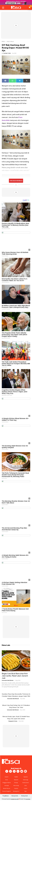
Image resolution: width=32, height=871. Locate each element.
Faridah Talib (7, 53)
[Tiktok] (18, 771)
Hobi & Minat (10, 41)
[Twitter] (14, 771)
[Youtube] (21, 771)
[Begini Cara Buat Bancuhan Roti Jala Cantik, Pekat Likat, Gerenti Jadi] (16, 660)
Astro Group (28, 799)
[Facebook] (6, 771)
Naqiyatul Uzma (13, 721)
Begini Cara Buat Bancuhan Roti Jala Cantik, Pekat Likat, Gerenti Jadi (15, 675)
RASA (3, 41)
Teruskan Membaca (16, 180)
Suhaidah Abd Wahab (7, 680)
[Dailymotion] (25, 771)
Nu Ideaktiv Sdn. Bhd (14, 799)
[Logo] (16, 7)
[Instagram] (10, 771)
